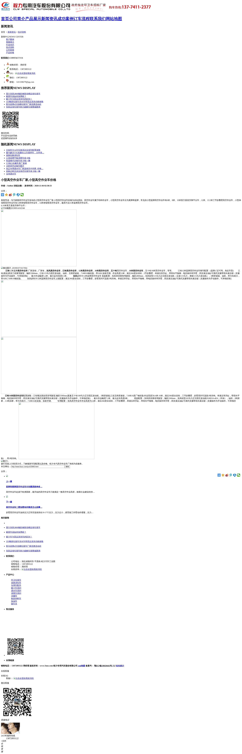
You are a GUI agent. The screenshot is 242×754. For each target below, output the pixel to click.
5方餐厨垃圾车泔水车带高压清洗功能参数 (24, 102)
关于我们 (15, 636)
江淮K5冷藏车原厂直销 (16, 163)
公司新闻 (10, 50)
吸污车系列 (16, 588)
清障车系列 (16, 593)
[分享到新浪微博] (10, 194)
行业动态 (10, 45)
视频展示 (10, 42)
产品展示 (33, 18)
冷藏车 (14, 596)
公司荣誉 (15, 633)
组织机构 (15, 622)
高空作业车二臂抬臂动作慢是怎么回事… (24, 507)
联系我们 (98, 18)
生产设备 (15, 614)
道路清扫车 (16, 583)
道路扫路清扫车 (13, 155)
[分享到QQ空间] (6, 194)
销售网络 (15, 620)
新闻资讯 (49, 18)
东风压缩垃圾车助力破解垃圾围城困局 (23, 107)
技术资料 (22, 32)
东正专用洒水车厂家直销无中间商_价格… (24, 168)
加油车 (14, 601)
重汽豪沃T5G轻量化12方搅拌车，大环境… (25, 153)
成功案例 (65, 18)
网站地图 (114, 18)
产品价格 (10, 53)
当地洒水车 (11, 174)
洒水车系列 (16, 591)
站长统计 (120, 666)
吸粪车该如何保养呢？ (16, 96)
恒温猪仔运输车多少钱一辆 (18, 161)
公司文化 (15, 625)
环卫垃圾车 (16, 580)
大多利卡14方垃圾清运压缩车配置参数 (23, 150)
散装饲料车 (16, 598)
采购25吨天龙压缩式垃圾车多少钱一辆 (23, 171)
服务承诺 (15, 628)
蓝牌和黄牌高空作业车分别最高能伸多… (24, 487)
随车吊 (14, 604)
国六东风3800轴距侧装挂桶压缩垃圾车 (23, 94)
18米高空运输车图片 (15, 166)
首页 (5, 18)
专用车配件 (16, 585)
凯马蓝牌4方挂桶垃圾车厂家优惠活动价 (23, 104)
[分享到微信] (22, 194)
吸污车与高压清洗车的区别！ (19, 99)
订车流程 (82, 18)
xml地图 (81, 666)
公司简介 (17, 18)
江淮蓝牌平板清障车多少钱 (18, 158)
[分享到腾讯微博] (14, 194)
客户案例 (10, 39)
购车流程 (15, 630)
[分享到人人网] (18, 194)
